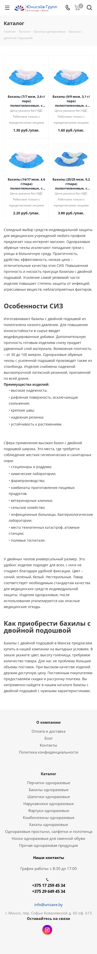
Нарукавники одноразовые (48, 803)
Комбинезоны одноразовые (48, 817)
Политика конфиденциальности (48, 752)
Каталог (48, 773)
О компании (48, 722)
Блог (49, 738)
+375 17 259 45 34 (48, 885)
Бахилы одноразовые (48, 789)
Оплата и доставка (48, 731)
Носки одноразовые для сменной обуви (48, 838)
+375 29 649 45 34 (48, 891)
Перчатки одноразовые (48, 782)
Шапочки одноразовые (48, 796)
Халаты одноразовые (48, 824)
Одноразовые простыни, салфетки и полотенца (48, 831)
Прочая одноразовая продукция (48, 845)
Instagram (47, 930)
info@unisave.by (48, 904)
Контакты (48, 745)
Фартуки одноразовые (48, 810)
